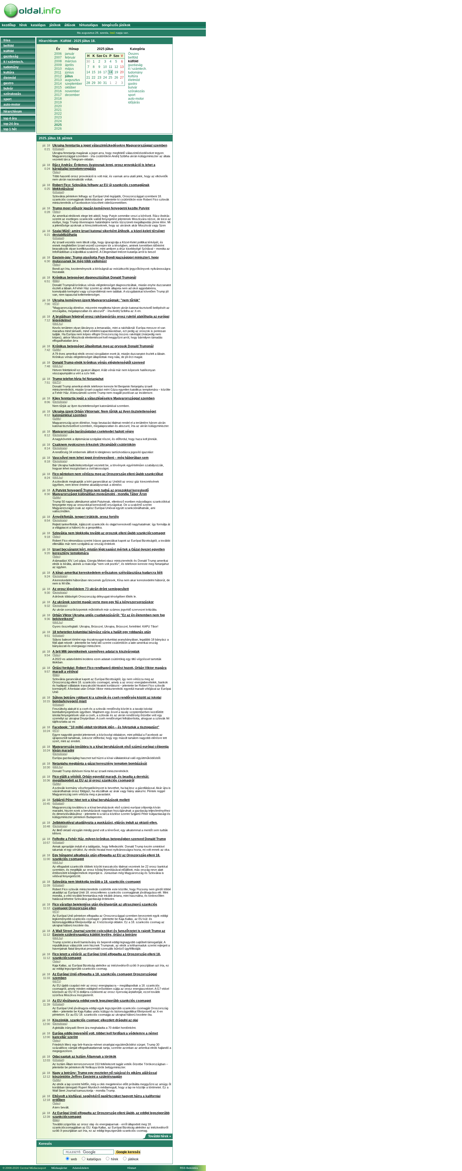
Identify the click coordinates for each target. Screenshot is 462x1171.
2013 (58, 80)
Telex (56, 172)
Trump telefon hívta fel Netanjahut (77, 379)
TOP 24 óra (11, 124)
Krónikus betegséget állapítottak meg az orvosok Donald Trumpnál (102, 346)
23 (99, 77)
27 (122, 77)
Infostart (58, 148)
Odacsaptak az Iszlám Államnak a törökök (84, 1056)
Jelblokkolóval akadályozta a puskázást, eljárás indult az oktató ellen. (104, 823)
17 (105, 72)
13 (122, 67)
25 (110, 77)
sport (131, 95)
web (74, 1159)
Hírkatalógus (88, 25)
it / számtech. (137, 69)
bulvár (132, 87)
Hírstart (131, 1167)
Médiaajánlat (59, 1167)
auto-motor (136, 99)
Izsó (112, 32)
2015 (58, 87)
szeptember (73, 84)
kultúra (133, 76)
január (69, 54)
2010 (58, 69)
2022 (58, 113)
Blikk (56, 280)
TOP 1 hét (10, 129)
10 (105, 67)
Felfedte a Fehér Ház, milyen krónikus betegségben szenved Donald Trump (109, 839)
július (69, 76)
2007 (58, 57)
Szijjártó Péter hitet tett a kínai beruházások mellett (91, 800)
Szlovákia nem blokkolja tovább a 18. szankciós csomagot (96, 882)
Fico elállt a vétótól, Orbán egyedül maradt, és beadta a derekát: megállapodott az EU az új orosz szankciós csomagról (100, 778)
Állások (69, 25)
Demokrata (60, 401)
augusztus (72, 80)
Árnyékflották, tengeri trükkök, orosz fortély (85, 517)
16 (99, 72)
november (72, 91)
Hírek (23, 25)
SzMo (56, 349)
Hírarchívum (12, 111)
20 (122, 72)
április (69, 65)
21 (88, 77)
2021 (58, 110)
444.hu (57, 323)
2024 (58, 121)
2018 (58, 99)
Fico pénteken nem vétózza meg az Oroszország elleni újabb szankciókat (107, 474)
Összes (133, 54)
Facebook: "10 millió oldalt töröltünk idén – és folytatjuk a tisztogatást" (105, 727)
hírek (114, 1159)
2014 (58, 84)
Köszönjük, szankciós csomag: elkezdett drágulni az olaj (95, 1020)
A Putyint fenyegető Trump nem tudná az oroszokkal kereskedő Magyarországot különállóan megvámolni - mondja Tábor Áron (100, 492)
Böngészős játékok (116, 25)
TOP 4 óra (10, 118)
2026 (58, 128)
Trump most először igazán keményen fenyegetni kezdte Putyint (100, 208)
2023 (58, 117)
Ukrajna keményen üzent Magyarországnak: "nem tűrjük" (96, 300)
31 (105, 83)
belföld (133, 57)
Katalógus (38, 25)
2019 (58, 102)
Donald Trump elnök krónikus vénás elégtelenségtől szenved (98, 362)
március (70, 61)
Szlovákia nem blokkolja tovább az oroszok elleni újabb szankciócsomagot (108, 533)
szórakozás (136, 91)
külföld (8, 51)
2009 (58, 65)
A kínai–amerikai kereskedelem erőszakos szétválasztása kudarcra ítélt (107, 573)
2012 (58, 76)
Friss (6, 40)
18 (110, 72)
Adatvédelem (80, 1167)
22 (93, 77)
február (70, 57)
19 (116, 72)
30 (88, 61)
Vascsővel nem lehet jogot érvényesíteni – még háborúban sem (100, 458)
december (72, 95)
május (69, 69)
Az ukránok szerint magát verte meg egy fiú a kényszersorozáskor (103, 602)
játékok (133, 1159)
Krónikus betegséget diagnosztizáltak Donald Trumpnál (94, 277)
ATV (55, 303)
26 (116, 77)
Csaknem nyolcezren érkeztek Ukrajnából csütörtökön (94, 444)
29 (93, 83)
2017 (58, 95)
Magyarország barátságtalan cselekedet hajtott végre (93, 431)
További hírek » (159, 1136)
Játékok (55, 25)
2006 (58, 54)
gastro (132, 84)
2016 (58, 91)
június (69, 72)
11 (110, 67)
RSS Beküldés (189, 1167)
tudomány (135, 72)
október (70, 87)
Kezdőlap (9, 25)
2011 (57, 72)
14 (88, 72)
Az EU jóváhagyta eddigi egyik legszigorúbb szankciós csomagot (101, 1001)
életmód (134, 80)
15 (93, 72)
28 (88, 83)
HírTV (56, 382)
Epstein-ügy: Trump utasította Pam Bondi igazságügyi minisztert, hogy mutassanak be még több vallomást (105, 259)
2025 (58, 125)
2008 (58, 61)
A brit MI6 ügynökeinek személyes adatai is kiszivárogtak (96, 651)
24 (105, 77)
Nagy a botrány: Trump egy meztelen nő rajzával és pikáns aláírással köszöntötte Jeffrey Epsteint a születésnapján (104, 1074)
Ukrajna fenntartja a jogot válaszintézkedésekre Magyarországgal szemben (109, 145)
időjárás (134, 102)
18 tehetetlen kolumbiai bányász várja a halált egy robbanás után (101, 632)
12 (116, 67)
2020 (58, 106)
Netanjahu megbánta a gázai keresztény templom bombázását (99, 763)
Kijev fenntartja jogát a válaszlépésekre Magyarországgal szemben (103, 398)
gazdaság (135, 65)
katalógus (94, 1159)
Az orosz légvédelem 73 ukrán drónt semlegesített (90, 589)
